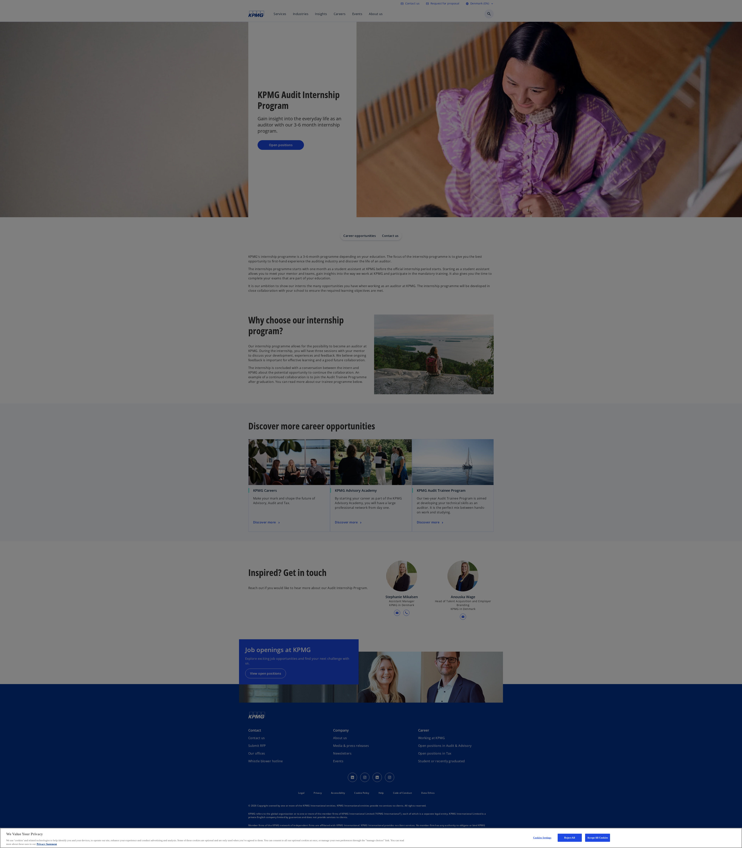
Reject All (569, 837)
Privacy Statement (47, 844)
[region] (371, 838)
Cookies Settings (542, 837)
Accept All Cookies (597, 837)
